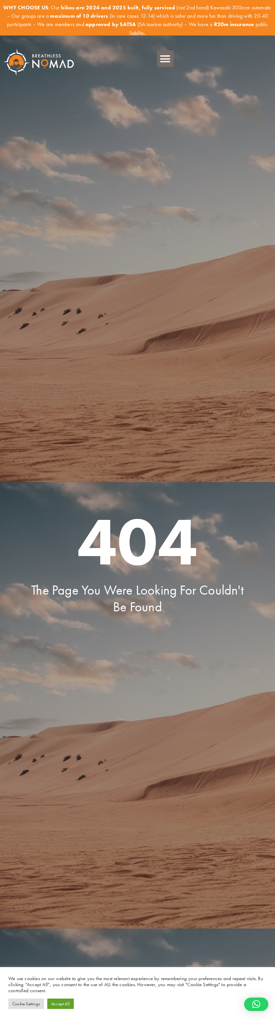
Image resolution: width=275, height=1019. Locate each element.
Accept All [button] (60, 1004)
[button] (165, 59)
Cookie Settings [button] (26, 1004)
